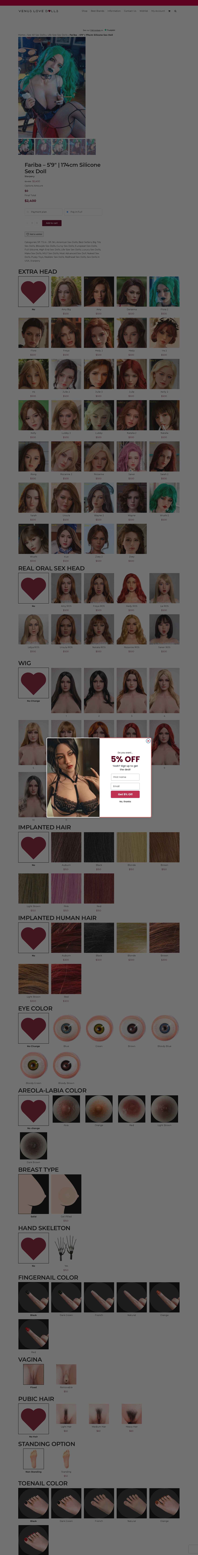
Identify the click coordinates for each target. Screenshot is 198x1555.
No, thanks (125, 801)
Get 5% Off (125, 794)
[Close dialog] (148, 741)
